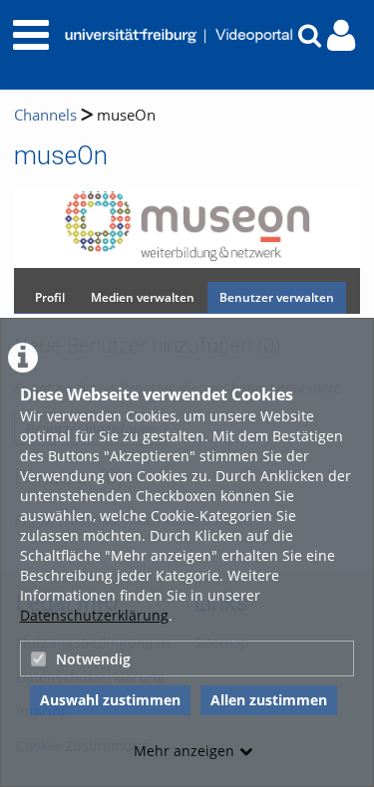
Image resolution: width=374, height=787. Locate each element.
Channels (45, 115)
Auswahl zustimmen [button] (110, 699)
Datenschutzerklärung (94, 615)
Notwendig (93, 659)
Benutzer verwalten (276, 297)
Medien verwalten (142, 297)
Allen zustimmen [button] (268, 699)
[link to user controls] (341, 35)
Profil (50, 297)
